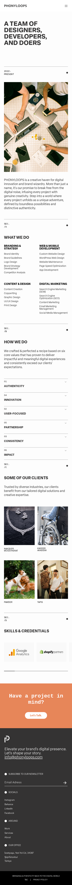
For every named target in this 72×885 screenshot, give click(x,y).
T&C (26, 880)
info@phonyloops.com (24, 757)
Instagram (10, 800)
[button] (36, 383)
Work (7, 829)
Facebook (9, 813)
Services (9, 833)
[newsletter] (64, 782)
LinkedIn (9, 809)
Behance (9, 804)
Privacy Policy (40, 880)
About (8, 837)
